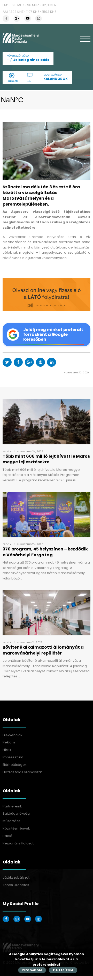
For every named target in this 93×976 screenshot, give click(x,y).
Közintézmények (16, 828)
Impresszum (13, 757)
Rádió (7, 836)
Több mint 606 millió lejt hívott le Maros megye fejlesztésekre (46, 459)
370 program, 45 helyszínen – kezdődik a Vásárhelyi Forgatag (45, 552)
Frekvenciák (12, 735)
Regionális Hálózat (18, 843)
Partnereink (12, 806)
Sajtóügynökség (16, 813)
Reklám (9, 742)
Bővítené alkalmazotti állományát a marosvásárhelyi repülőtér (43, 650)
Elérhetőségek (14, 764)
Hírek (7, 750)
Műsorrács (11, 821)
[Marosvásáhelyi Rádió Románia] (21, 37)
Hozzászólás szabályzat (22, 772)
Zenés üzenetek (16, 885)
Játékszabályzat (16, 877)
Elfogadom (32, 970)
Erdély (7, 451)
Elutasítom (63, 970)
